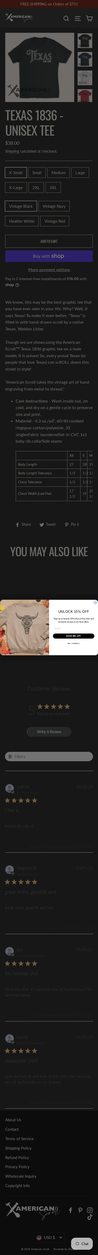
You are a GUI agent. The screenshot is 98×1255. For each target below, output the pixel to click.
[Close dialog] (95, 602)
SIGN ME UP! (73, 636)
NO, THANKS (73, 644)
